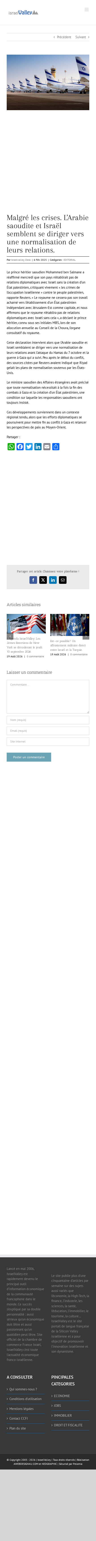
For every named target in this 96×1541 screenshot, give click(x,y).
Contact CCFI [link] (18, 1418)
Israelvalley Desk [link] (21, 259)
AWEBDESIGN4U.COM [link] (26, 1463)
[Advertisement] (48, 165)
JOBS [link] (57, 1405)
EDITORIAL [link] (70, 259)
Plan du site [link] (17, 1428)
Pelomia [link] (77, 1463)
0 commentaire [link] (35, 656)
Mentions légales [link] (21, 1409)
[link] (23, 11)
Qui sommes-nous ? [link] (23, 1389)
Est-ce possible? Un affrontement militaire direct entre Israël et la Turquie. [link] (68, 645)
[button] (10, 636)
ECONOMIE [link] (62, 1396)
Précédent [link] (64, 37)
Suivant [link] (80, 37)
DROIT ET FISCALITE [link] (68, 1425)
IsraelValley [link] (44, 1459)
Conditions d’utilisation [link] (25, 1399)
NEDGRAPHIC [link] (49, 1463)
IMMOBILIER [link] (63, 1415)
